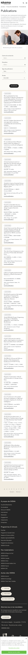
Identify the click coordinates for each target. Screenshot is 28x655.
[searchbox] (13, 58)
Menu (26, 3)
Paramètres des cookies (14, 648)
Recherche (23, 7)
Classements (4, 520)
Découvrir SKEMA (5, 510)
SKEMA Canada (5, 558)
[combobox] (14, 58)
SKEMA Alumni (5, 576)
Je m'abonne (5, 617)
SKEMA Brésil (4, 556)
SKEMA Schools (5, 545)
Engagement (4, 517)
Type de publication (7, 69)
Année (4, 75)
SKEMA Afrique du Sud (7, 553)
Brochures (7, 593)
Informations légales (6, 622)
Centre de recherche (7, 55)
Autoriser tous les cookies (14, 652)
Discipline (4, 62)
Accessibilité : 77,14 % (20, 622)
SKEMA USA (4, 568)
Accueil (3, 7)
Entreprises (4, 522)
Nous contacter (8, 599)
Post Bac (3, 530)
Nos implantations (7, 550)
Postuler (6, 588)
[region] (14, 645)
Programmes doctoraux (7, 543)
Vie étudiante (4, 507)
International (4, 512)
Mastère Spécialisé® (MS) (7, 538)
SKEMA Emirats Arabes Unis (8, 563)
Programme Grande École (8, 533)
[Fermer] (26, 638)
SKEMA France (5, 566)
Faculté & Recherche (12, 7)
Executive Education (6, 540)
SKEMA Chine (4, 561)
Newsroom (4, 515)
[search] (23, 3)
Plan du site (4, 625)
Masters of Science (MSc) (7, 535)
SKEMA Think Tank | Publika (8, 581)
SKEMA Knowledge (6, 579)
